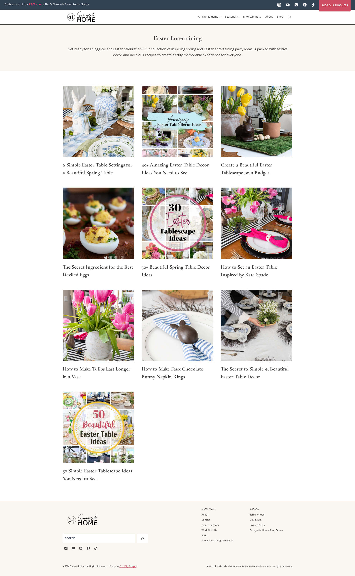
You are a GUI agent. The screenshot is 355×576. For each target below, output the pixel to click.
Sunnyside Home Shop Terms (266, 530)
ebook (36, 4)
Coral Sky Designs (127, 566)
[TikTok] (313, 5)
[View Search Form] (289, 17)
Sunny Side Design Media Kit (218, 541)
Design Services (210, 525)
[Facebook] (304, 5)
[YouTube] (287, 5)
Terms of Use (257, 515)
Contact (206, 520)
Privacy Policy (257, 525)
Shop (280, 17)
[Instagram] (279, 5)
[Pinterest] (296, 5)
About (269, 17)
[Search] (142, 538)
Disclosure (255, 520)
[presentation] (98, 121)
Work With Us (209, 530)
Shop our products (335, 6)
